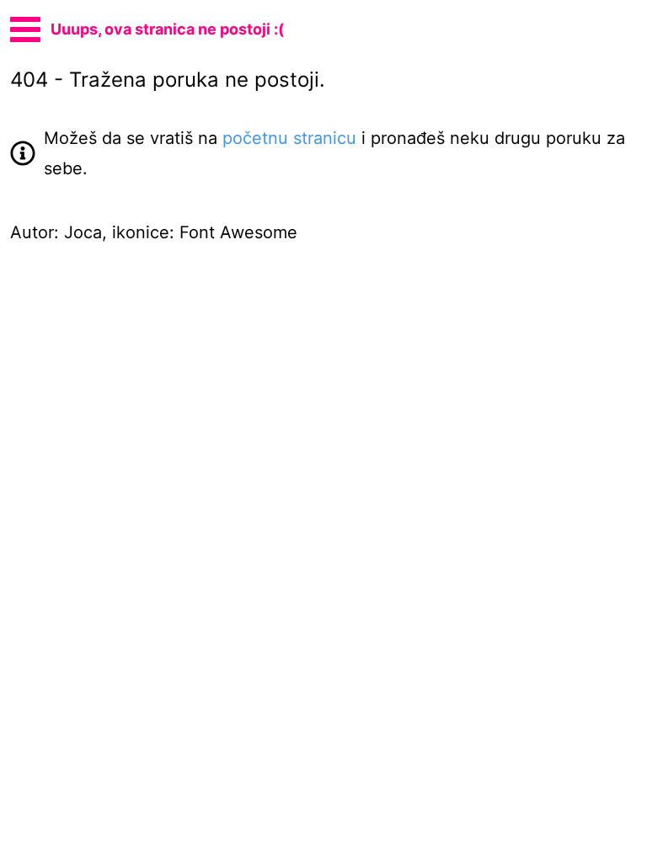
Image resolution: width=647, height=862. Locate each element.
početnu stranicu (289, 138)
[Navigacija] (25, 27)
